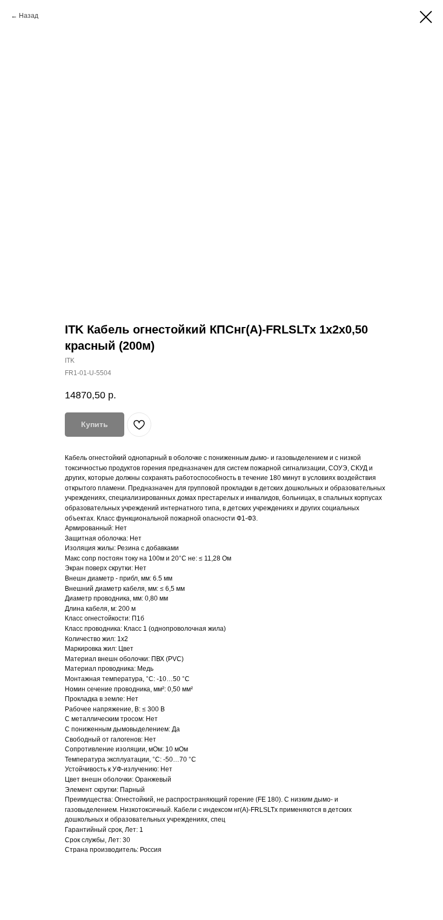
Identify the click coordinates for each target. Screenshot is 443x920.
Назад (28, 15)
